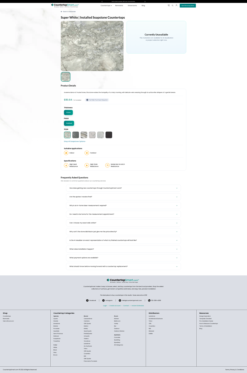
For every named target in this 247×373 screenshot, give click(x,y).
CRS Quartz (87, 323)
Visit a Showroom (8, 321)
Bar (115, 326)
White (55, 347)
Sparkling (117, 340)
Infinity (86, 328)
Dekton (86, 326)
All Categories (118, 345)
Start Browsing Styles (187, 5)
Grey (54, 352)
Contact (126, 306)
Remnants (119, 5)
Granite (55, 321)
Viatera (86, 338)
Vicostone (87, 341)
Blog (143, 5)
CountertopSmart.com (10, 370)
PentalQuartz (88, 333)
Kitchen (116, 319)
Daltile (151, 333)
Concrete (117, 337)
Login (105, 306)
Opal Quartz (87, 331)
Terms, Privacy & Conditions (234, 370)
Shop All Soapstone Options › (75, 141)
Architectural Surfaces (156, 319)
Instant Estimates (138, 306)
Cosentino (87, 353)
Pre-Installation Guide (206, 321)
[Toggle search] (172, 5)
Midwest (151, 331)
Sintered (56, 336)
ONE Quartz (87, 359)
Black (55, 350)
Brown (55, 355)
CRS (150, 323)
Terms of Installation (205, 326)
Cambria (86, 321)
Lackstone (87, 343)
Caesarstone (88, 319)
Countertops (105, 5)
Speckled (117, 342)
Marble (55, 326)
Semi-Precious (58, 333)
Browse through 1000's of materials (122, 1)
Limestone (56, 323)
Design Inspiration (205, 316)
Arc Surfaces (88, 346)
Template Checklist (205, 319)
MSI (85, 356)
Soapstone (56, 338)
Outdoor (116, 328)
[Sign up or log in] (176, 5)
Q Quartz (86, 336)
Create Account (115, 306)
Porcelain (56, 328)
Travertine (56, 341)
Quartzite (56, 331)
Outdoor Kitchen (119, 331)
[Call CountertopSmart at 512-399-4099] (169, 5)
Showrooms (132, 5)
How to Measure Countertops (208, 323)
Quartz (55, 319)
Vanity (116, 323)
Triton (85, 348)
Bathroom (117, 321)
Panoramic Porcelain (90, 361)
